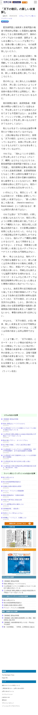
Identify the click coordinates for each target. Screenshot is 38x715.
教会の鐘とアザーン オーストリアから (15, 440)
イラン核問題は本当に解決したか (13, 504)
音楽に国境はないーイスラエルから (14, 423)
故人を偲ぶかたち (8, 477)
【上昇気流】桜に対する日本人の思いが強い (17, 461)
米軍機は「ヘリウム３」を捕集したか (14, 517)
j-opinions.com (6, 697)
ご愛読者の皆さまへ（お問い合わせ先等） (13, 688)
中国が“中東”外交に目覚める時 (12, 500)
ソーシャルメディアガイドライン (11, 706)
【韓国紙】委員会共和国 (10, 419)
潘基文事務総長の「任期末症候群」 (14, 495)
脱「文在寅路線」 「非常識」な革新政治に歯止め (19, 627)
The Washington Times (8, 675)
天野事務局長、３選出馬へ (11, 508)
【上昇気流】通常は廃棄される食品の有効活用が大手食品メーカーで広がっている (19, 435)
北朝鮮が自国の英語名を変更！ (12, 486)
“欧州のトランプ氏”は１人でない (13, 513)
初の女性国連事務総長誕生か (12, 482)
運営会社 (4, 700)
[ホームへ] (12, 2)
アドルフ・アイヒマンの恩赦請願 (13, 491)
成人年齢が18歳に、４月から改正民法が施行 (17, 445)
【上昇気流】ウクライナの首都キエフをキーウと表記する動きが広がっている (19, 429)
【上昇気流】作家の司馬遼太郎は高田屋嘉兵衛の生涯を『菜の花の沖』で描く (19, 466)
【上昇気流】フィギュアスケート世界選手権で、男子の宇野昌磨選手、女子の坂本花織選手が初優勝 (19, 450)
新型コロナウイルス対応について (11, 685)
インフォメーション (7, 694)
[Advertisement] (19, 394)
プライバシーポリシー (8, 703)
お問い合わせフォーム (8, 691)
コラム (21, 16)
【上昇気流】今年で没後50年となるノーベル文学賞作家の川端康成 (19, 456)
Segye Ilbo (5, 677)
